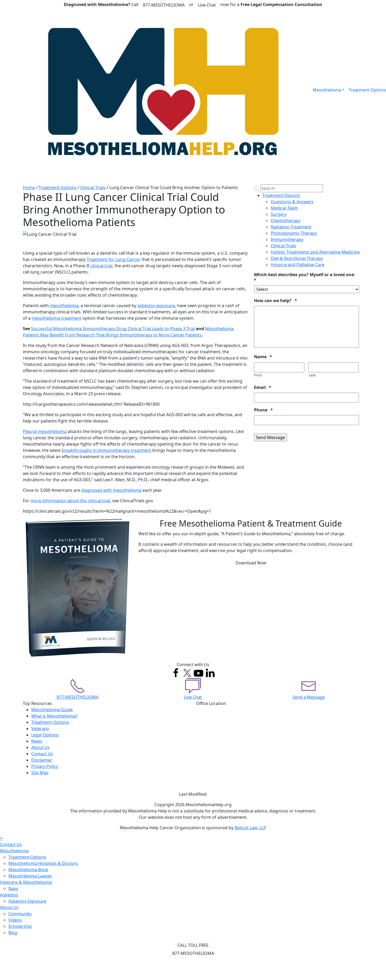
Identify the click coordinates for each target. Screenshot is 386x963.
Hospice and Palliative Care (297, 265)
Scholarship (20, 926)
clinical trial (101, 266)
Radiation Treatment (291, 227)
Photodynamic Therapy (294, 233)
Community (20, 914)
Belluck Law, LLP (250, 828)
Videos (15, 920)
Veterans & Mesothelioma (26, 882)
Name (263, 357)
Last (312, 375)
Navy (13, 888)
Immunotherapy (287, 239)
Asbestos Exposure (27, 901)
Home (29, 187)
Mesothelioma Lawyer (30, 876)
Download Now (251, 563)
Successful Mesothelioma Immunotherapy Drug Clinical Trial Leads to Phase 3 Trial (113, 328)
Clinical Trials (93, 187)
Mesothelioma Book (28, 870)
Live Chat (207, 5)
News (36, 741)
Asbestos (9, 895)
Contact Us (42, 754)
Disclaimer (41, 760)
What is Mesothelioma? (54, 716)
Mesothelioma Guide (52, 710)
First (258, 375)
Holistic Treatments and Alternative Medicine (315, 252)
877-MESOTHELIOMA (164, 5)
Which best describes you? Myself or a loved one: (304, 277)
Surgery (278, 214)
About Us (40, 747)
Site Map (40, 772)
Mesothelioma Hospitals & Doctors (43, 863)
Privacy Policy (44, 766)
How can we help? (275, 300)
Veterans (40, 728)
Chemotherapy (285, 220)
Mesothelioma (327, 90)
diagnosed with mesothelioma (111, 490)
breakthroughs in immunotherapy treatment (106, 450)
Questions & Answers (292, 202)
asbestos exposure (156, 305)
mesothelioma (64, 305)
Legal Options (45, 735)
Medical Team (284, 208)
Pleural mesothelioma (44, 431)
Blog (12, 932)
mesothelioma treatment (56, 318)
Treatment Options (57, 187)
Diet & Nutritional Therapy (297, 258)
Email (262, 387)
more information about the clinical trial (70, 501)
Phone (263, 410)
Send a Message (309, 697)
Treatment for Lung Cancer (113, 259)
